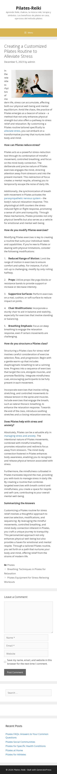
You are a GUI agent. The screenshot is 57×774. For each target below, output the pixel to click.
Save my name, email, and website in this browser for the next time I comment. (29, 661)
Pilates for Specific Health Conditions (26, 746)
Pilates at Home (14, 750)
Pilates (11, 565)
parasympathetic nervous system (22, 198)
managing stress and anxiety (20, 435)
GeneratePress (44, 769)
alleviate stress (12, 130)
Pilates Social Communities (20, 741)
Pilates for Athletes (16, 754)
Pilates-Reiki (28, 8)
